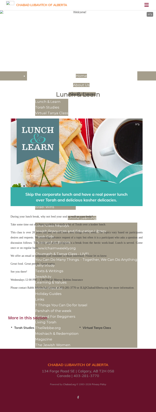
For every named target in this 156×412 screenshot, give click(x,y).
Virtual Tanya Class (97, 328)
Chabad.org (69, 384)
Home (81, 76)
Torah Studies (24, 328)
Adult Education (78, 31)
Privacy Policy (99, 384)
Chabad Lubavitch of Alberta (41, 5)
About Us (81, 85)
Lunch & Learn (48, 102)
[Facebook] (78, 397)
